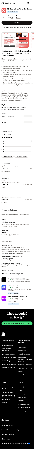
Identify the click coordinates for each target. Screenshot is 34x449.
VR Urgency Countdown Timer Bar (17, 296)
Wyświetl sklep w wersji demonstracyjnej (17, 27)
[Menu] (31, 3)
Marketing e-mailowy (25, 364)
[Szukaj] (28, 3)
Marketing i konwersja (9, 364)
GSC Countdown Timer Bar (15, 286)
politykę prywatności (8, 253)
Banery (4, 122)
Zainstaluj (17, 23)
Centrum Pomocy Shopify (7, 388)
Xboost (18, 18)
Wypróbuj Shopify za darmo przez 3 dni (17, 323)
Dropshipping (22, 347)
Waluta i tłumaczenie (24, 375)
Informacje (21, 387)
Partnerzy (21, 400)
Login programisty (7, 425)
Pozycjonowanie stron (25, 368)
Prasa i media (22, 397)
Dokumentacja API (7, 392)
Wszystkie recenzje (21, 156)
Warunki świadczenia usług (10, 430)
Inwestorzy (21, 394)
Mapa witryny (6, 439)
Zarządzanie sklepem (8, 367)
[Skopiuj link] (10, 163)
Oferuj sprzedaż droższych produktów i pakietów (25, 359)
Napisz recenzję (7, 156)
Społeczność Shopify (8, 395)
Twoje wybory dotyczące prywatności (14, 443)
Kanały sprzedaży (7, 345)
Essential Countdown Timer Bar (16, 278)
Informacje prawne (24, 407)
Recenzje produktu (24, 354)
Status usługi (22, 411)
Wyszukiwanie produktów (6, 349)
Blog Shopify (6, 399)
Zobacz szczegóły (7, 270)
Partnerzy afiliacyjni (24, 404)
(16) (12, 18)
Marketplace (22, 350)
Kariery (20, 390)
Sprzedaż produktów (8, 354)
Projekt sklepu (6, 361)
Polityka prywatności (8, 222)
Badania (4, 402)
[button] (17, 280)
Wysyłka (20, 371)
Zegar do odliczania (8, 116)
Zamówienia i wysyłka (9, 357)
